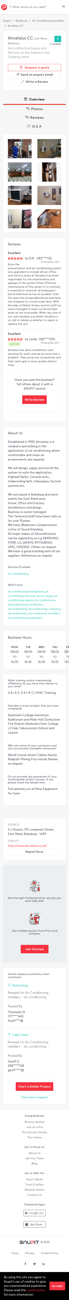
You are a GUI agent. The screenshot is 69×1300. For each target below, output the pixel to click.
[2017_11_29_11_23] (49, 172)
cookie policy (36, 1290)
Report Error (34, 852)
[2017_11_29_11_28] (20, 172)
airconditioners (17, 613)
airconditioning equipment (25, 617)
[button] (63, 7)
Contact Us (34, 1195)
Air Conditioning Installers (48, 20)
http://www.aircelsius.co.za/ (27, 846)
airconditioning (17, 609)
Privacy (29, 1253)
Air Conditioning (18, 573)
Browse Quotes (34, 1122)
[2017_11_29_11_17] (20, 195)
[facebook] (25, 1264)
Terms (15, 1253)
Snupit (7, 20)
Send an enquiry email (37, 74)
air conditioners (45, 600)
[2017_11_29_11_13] (49, 195)
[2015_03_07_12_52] (49, 218)
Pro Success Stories (34, 1132)
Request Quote (34, 1189)
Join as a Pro (34, 1127)
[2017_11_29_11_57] (20, 148)
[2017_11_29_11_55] (20, 218)
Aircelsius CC (15, 25)
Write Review (34, 399)
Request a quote (36, 67)
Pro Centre (34, 1137)
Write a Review (37, 82)
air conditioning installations (26, 591)
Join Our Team (34, 1158)
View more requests (34, 1097)
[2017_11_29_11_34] (49, 148)
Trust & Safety (34, 1184)
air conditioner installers (44, 613)
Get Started (35, 949)
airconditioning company (44, 609)
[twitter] (34, 1264)
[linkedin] (43, 1264)
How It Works (34, 1179)
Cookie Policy (49, 1253)
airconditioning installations (25, 604)
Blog (34, 1163)
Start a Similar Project (34, 1086)
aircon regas (45, 596)
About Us (35, 1153)
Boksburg (21, 20)
